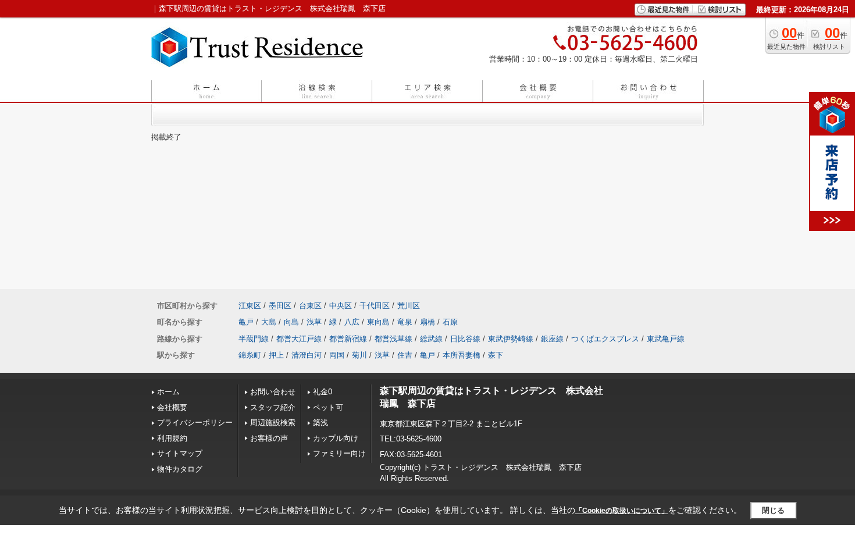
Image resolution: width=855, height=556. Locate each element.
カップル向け (335, 438)
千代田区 (374, 305)
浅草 (314, 322)
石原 (450, 322)
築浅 (320, 422)
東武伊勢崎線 (510, 338)
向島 (291, 322)
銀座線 (552, 338)
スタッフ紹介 (272, 407)
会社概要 (172, 407)
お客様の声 (269, 438)
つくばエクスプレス (605, 338)
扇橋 (427, 322)
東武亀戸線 (666, 338)
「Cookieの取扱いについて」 (621, 511)
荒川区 (408, 305)
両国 (336, 355)
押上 (276, 355)
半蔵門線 (253, 338)
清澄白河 (306, 355)
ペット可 (328, 407)
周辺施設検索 (272, 422)
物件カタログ (179, 469)
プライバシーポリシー (195, 422)
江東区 (249, 305)
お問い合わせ (272, 391)
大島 (268, 322)
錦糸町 (249, 355)
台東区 (310, 305)
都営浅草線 (393, 338)
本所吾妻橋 (461, 355)
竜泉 (404, 322)
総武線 (431, 338)
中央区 (340, 305)
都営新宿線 (348, 338)
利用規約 (172, 438)
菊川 (359, 355)
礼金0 (322, 391)
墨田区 (280, 305)
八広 (351, 322)
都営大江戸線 (299, 338)
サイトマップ (179, 453)
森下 (495, 355)
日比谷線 (465, 338)
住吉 (404, 355)
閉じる (773, 510)
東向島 (378, 322)
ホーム (168, 391)
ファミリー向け (339, 453)
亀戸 (246, 322)
